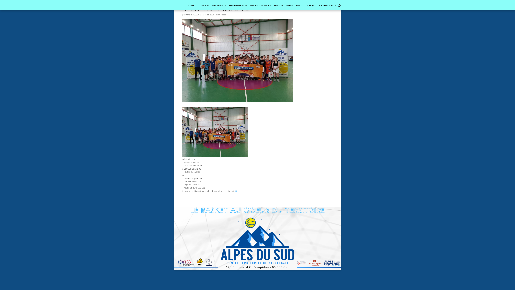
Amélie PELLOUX (193, 14)
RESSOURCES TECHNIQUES (260, 6)
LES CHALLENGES (293, 6)
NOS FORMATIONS (326, 6)
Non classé (221, 14)
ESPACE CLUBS (218, 6)
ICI (236, 191)
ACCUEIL (191, 6)
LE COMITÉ (202, 6)
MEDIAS (277, 6)
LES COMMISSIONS (236, 6)
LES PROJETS (311, 6)
